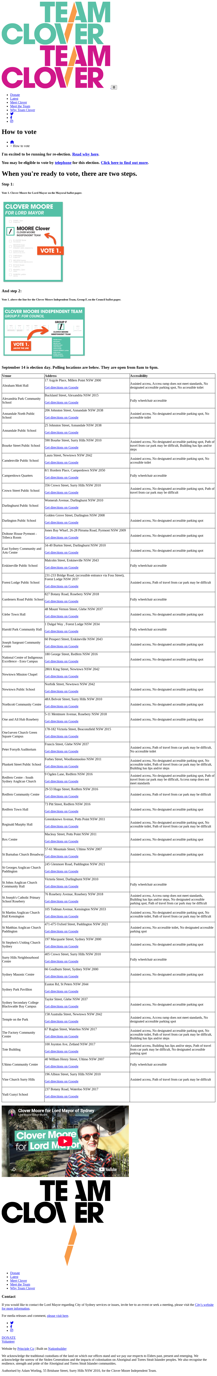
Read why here (85, 154)
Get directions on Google (61, 387)
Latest (14, 98)
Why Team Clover (22, 110)
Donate (15, 95)
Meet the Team (20, 106)
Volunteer (8, 1341)
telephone (63, 162)
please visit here (57, 1315)
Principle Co (25, 1348)
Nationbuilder (57, 1348)
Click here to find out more (124, 162)
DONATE (9, 1337)
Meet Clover (18, 102)
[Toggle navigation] (114, 87)
